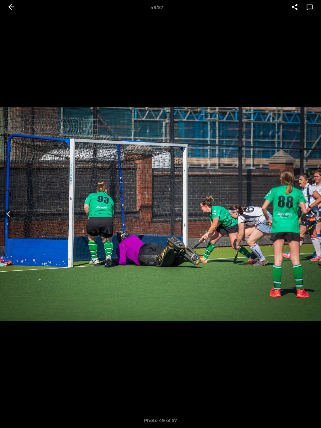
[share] (294, 7)
